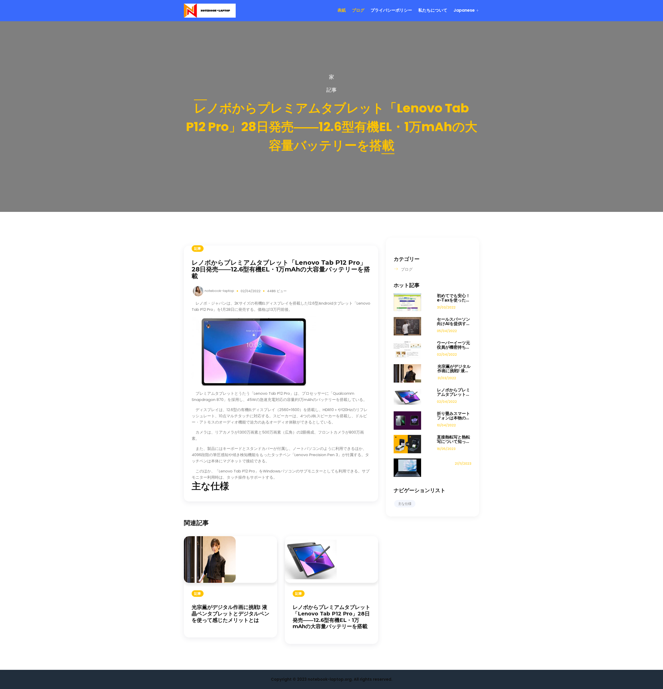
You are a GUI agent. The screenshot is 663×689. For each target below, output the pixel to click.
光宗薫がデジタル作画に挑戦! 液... (454, 368)
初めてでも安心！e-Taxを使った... (453, 298)
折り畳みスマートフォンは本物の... (453, 415)
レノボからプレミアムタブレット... (453, 392)
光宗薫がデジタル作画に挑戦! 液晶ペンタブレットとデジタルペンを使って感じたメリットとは (230, 613)
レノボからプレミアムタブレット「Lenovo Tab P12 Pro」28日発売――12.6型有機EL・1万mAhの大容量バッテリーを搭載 (331, 616)
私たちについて (432, 10)
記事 (331, 90)
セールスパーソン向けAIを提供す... (453, 321)
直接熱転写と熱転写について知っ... (453, 439)
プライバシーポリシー (391, 10)
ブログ (358, 10)
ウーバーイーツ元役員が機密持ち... (453, 345)
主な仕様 (405, 503)
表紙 (341, 10)
